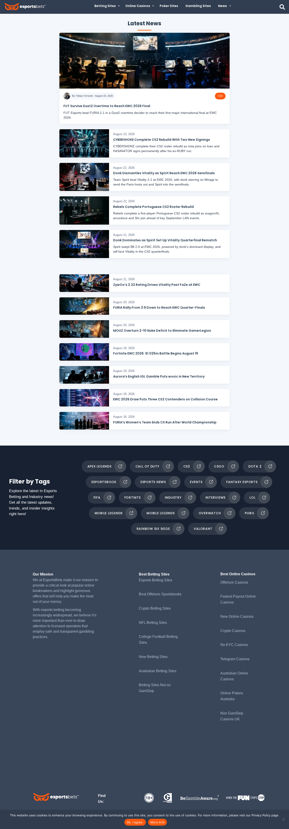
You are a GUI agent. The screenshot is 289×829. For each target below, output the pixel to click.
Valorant (203, 528)
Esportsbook (104, 482)
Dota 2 (255, 466)
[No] (283, 819)
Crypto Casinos (232, 631)
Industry (173, 497)
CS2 (186, 466)
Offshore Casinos (234, 582)
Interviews (215, 497)
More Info (157, 822)
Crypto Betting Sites (155, 608)
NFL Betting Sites (153, 623)
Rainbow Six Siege (153, 528)
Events (196, 482)
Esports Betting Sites (155, 580)
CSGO (219, 466)
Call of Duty (147, 466)
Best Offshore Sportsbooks (160, 594)
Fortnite (132, 497)
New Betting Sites (153, 657)
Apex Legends (99, 466)
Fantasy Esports (241, 482)
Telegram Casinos (234, 659)
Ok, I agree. (135, 822)
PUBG (249, 513)
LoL (252, 497)
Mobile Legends (109, 513)
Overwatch (210, 513)
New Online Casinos (237, 616)
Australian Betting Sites (157, 671)
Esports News (153, 482)
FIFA (96, 497)
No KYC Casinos (234, 645)
